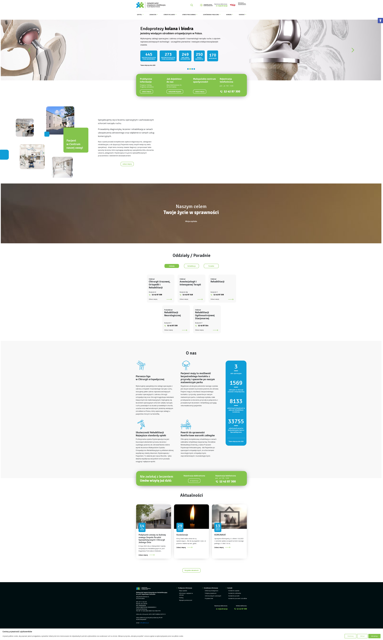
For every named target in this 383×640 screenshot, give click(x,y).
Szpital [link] (139, 14)
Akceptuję (374, 636)
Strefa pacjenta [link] (169, 14)
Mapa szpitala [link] (183, 589)
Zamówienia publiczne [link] (211, 14)
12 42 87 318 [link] (188, 293)
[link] (380, 20)
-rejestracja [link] (194, 479)
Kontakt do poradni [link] (233, 594)
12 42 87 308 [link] (157, 293)
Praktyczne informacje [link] (185, 586)
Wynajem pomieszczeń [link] (185, 598)
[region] (191, 634)
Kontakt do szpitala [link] (233, 589)
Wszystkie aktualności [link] (192, 568)
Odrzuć (362, 636)
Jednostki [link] (153, 14)
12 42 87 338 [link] (219, 293)
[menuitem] (140, 14)
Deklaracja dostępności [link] (211, 589)
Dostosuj (350, 636)
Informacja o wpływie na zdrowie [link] (186, 592)
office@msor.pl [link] (144, 621)
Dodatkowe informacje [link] (211, 586)
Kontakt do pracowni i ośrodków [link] (237, 596)
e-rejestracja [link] (221, 6)
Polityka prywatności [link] (210, 591)
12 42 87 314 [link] (203, 323)
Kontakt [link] (242, 14)
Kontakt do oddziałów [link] (234, 591)
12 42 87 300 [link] (232, 89)
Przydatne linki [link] (209, 596)
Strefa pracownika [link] (189, 14)
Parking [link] (181, 596)
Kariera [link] (229, 14)
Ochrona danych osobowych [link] (213, 594)
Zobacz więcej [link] (153, 297)
